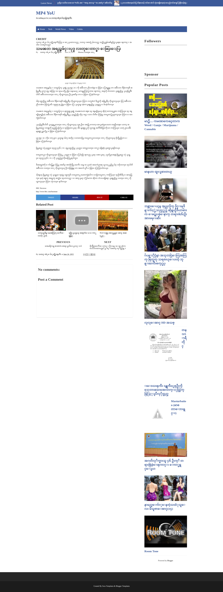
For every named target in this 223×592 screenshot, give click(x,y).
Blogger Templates (123, 586)
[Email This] (84, 254)
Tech (50, 29)
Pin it (99, 197)
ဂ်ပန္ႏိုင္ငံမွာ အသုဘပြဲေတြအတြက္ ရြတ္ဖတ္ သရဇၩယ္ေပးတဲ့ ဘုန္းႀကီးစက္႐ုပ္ (165, 259)
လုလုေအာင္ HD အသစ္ (159, 322)
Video (71, 29)
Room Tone (151, 551)
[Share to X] (89, 254)
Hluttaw (80, 52)
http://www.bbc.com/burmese (46, 192)
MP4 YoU (45, 13)
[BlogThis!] (87, 254)
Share (75, 197)
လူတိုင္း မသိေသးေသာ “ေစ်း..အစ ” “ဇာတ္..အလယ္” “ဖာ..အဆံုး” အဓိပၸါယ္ (71, 3)
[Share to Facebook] (91, 254)
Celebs (80, 29)
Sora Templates (107, 586)
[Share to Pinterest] (94, 254)
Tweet (51, 197)
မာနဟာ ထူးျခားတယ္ (158, 171)
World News (60, 29)
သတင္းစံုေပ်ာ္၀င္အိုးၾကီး (51, 52)
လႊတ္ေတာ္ (89, 52)
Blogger (170, 561)
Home (42, 29)
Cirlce (124, 197)
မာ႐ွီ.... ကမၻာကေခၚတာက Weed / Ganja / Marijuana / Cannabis (162, 125)
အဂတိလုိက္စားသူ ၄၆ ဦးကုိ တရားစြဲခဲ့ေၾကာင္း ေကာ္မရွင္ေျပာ (164, 464)
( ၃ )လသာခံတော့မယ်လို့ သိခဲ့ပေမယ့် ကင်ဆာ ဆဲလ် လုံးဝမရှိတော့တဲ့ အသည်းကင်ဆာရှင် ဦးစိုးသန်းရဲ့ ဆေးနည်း (143, 3)
